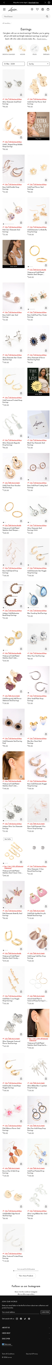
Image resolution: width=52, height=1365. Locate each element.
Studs (35, 54)
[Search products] (47, 16)
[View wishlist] (37, 9)
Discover (6, 1339)
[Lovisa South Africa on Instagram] (17, 1319)
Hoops (22, 54)
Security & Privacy (32, 1354)
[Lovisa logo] (13, 9)
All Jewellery (7, 23)
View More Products (26, 1276)
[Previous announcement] (4, 3)
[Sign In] (42, 9)
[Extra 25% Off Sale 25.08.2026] (38, 127)
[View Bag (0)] (47, 9)
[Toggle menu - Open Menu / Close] (4, 9)
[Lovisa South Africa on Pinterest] (29, 1319)
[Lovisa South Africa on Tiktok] (25, 1319)
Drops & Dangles (9, 54)
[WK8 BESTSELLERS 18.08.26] (38, 382)
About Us (6, 1327)
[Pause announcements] (48, 3)
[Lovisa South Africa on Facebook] (21, 1319)
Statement (46, 54)
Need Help (6, 1333)
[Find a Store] (32, 9)
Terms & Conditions (8, 1354)
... (41, 39)
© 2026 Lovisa (7, 1357)
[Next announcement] (45, 3)
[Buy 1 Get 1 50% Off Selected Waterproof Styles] (14, 254)
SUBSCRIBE (45, 1312)
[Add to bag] (21, 95)
